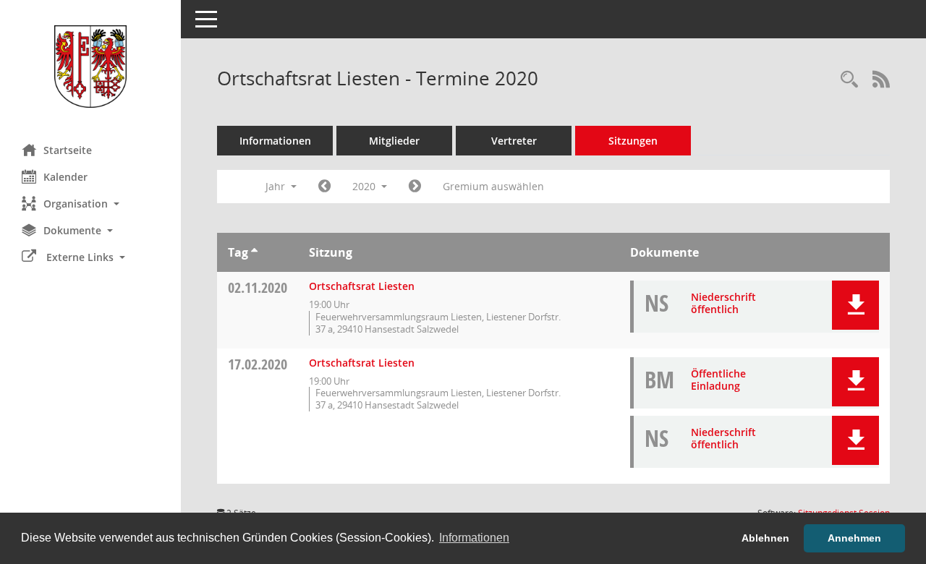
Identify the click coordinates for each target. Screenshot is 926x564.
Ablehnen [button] (765, 538)
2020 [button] (365, 186)
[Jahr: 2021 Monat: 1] (415, 187)
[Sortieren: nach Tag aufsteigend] (254, 252)
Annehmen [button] (854, 538)
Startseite (67, 150)
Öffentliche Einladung (718, 380)
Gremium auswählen (493, 186)
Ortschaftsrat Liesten (362, 286)
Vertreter (514, 141)
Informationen (275, 141)
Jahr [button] (277, 186)
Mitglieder (394, 141)
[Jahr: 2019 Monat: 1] (324, 187)
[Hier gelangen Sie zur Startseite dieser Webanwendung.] (90, 66)
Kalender (65, 177)
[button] (90, 203)
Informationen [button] (474, 537)
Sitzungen (633, 141)
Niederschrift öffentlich (723, 303)
